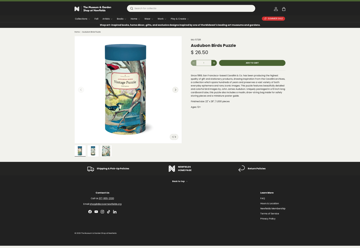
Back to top (178, 181)
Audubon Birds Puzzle (91, 32)
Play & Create (178, 18)
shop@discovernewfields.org (106, 204)
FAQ (262, 198)
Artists (106, 18)
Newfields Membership (272, 208)
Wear (147, 18)
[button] (284, 9)
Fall (96, 18)
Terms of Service (269, 213)
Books (120, 18)
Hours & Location (269, 203)
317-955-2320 (106, 198)
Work (161, 18)
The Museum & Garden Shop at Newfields (99, 233)
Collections (81, 18)
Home (134, 18)
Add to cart (252, 63)
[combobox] (191, 8)
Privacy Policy (267, 218)
